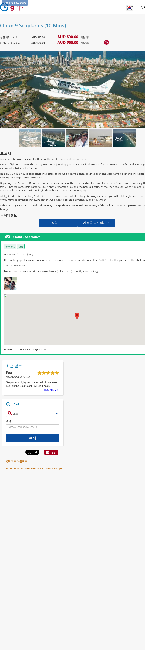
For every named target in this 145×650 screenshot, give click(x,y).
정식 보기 (58, 222)
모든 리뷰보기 (51, 390)
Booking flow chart (15, 2)
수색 (8, 421)
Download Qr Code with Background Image (34, 468)
